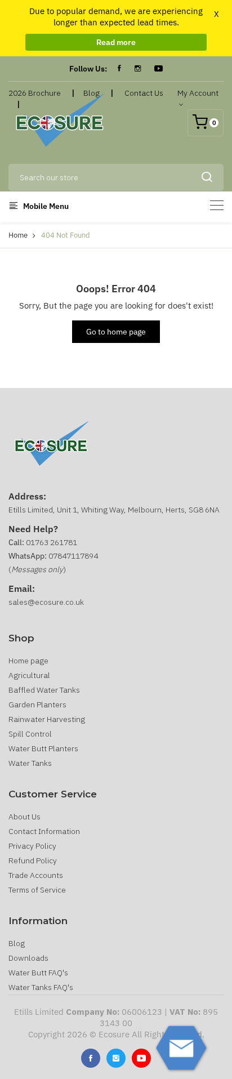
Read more (116, 42)
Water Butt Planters (43, 748)
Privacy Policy (32, 846)
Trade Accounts (35, 875)
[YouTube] (158, 68)
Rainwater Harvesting (46, 719)
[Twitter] (116, 1058)
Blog (16, 943)
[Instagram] (138, 68)
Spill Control (30, 734)
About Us (24, 817)
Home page (28, 661)
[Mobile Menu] (217, 205)
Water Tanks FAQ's (40, 987)
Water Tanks (30, 763)
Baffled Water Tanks (44, 690)
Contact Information (44, 831)
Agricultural (29, 675)
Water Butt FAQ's (38, 972)
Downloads (28, 958)
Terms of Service (37, 890)
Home (18, 235)
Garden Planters (37, 704)
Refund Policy (32, 860)
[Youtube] (141, 1058)
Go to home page (116, 332)
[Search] (207, 177)
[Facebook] (119, 68)
